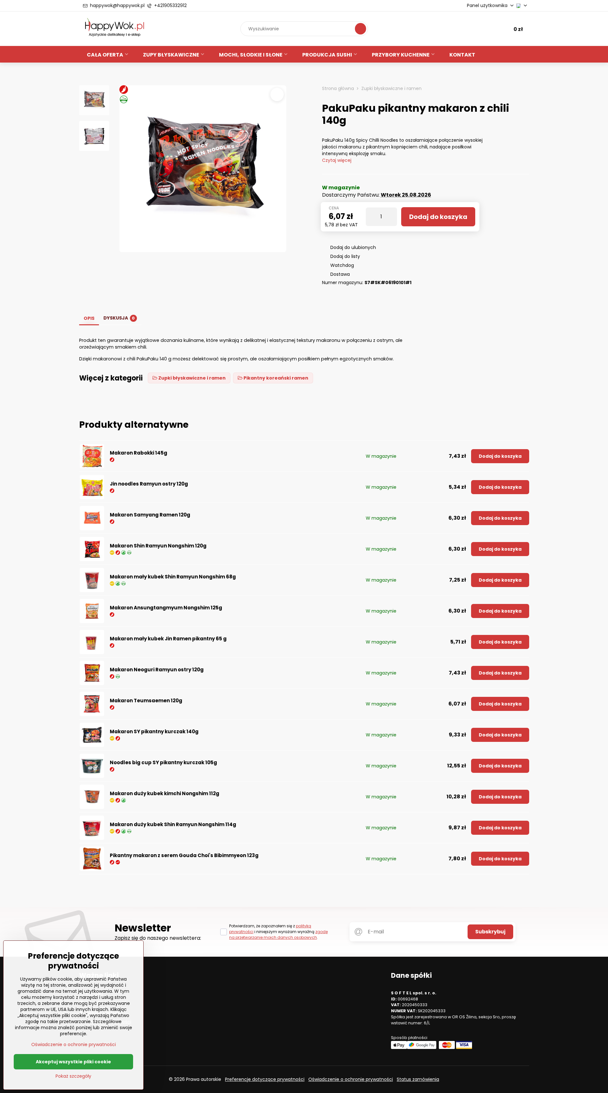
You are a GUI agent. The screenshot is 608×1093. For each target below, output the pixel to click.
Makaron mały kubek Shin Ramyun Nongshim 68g (173, 576)
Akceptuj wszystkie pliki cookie (73, 1062)
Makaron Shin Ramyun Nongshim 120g (158, 545)
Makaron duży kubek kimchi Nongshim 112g (164, 793)
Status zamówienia (418, 1079)
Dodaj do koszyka (438, 216)
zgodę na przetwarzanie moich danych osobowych (278, 934)
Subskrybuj (490, 931)
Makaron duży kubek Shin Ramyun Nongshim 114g (173, 824)
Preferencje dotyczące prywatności (264, 1079)
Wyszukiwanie (360, 28)
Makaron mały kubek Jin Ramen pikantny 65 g (168, 638)
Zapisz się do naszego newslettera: (158, 938)
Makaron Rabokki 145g (138, 452)
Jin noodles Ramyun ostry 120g (149, 483)
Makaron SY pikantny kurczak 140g (154, 731)
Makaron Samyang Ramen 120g (150, 514)
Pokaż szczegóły (73, 1076)
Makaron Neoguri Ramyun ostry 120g (157, 669)
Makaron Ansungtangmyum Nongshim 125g (166, 607)
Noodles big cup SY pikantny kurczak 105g (163, 762)
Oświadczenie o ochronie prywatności (350, 1079)
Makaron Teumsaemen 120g (146, 700)
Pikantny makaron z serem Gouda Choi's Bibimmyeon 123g (184, 855)
